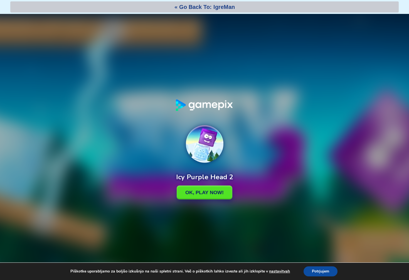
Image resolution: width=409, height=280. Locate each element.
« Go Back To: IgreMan (204, 7)
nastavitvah (279, 271)
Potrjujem (320, 271)
